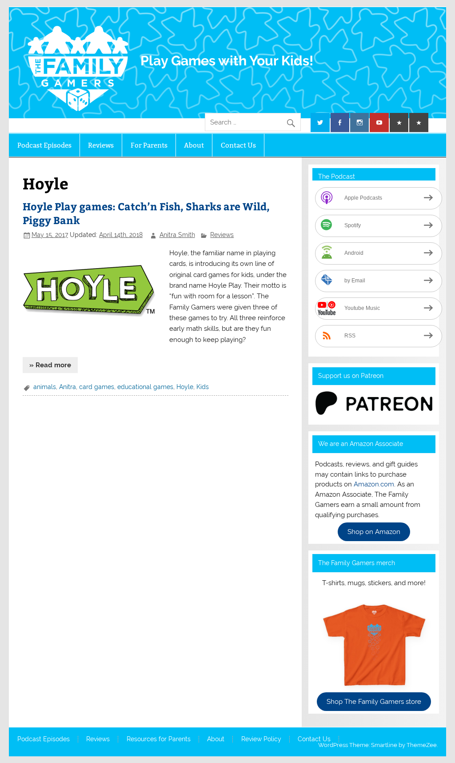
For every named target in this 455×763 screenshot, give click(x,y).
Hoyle (184, 386)
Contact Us (238, 145)
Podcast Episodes (44, 145)
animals (44, 386)
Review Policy (261, 739)
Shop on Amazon (373, 532)
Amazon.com (374, 484)
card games (96, 386)
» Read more (50, 365)
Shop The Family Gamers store (374, 702)
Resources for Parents (159, 739)
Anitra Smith (177, 234)
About (194, 145)
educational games (145, 386)
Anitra (67, 386)
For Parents (149, 145)
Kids (202, 386)
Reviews (101, 145)
